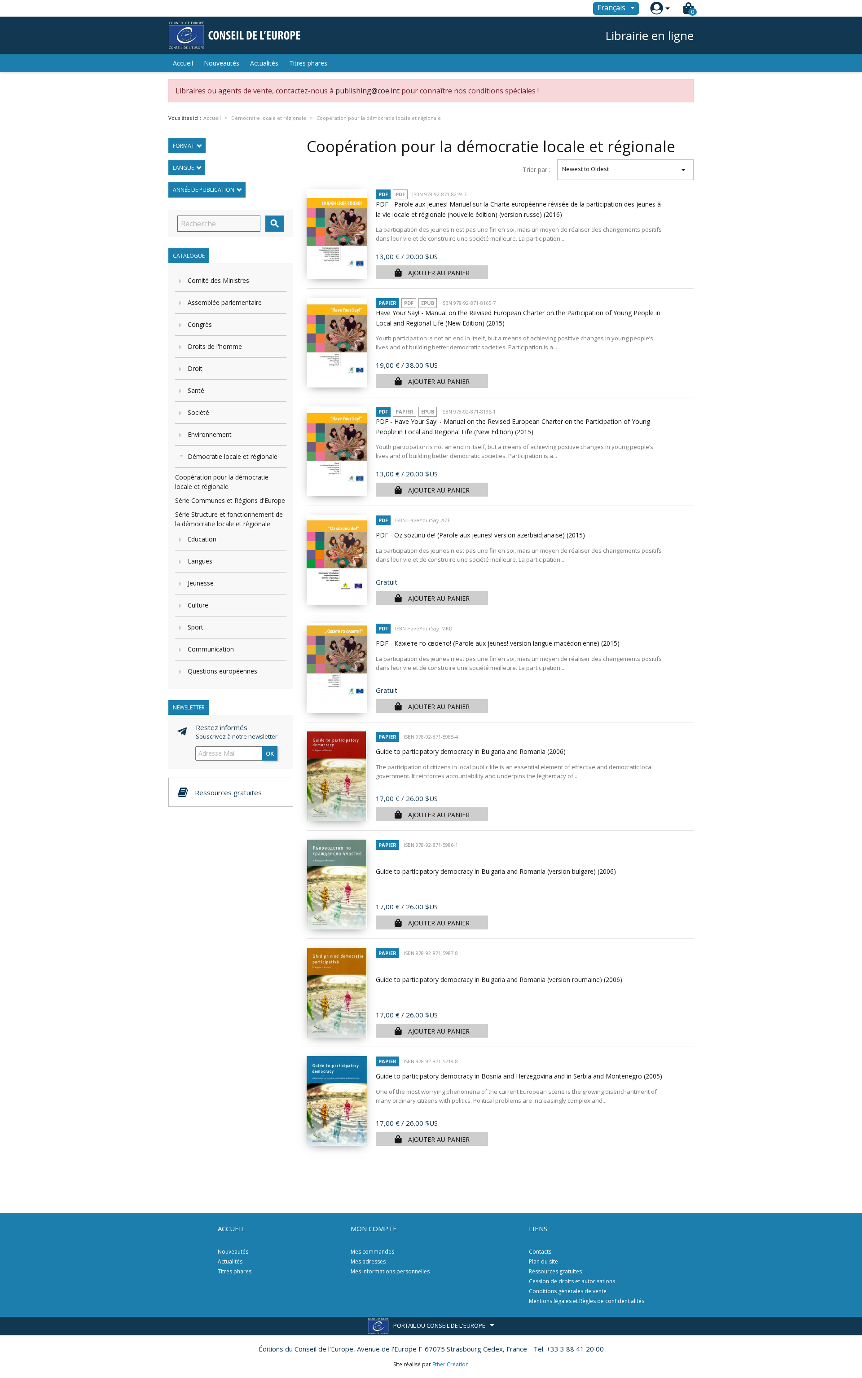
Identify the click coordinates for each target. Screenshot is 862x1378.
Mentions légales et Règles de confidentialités (586, 1301)
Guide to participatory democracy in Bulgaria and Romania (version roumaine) (499, 979)
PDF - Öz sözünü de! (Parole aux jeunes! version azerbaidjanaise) (480, 535)
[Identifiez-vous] (656, 8)
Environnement (210, 434)
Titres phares (308, 63)
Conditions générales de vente (568, 1291)
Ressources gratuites (555, 1271)
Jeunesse (201, 583)
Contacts (540, 1251)
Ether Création (450, 1364)
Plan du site (543, 1261)
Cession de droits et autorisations (572, 1281)
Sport (195, 627)
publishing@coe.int (367, 91)
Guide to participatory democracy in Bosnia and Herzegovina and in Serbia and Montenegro (519, 1076)
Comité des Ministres (218, 280)
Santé (196, 390)
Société (198, 412)
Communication (211, 649)
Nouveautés (221, 63)
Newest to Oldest (625, 169)
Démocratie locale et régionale (232, 456)
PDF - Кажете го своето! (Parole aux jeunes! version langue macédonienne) (498, 643)
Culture (198, 605)
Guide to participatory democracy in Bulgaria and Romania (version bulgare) (496, 871)
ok (270, 753)
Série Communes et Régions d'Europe (230, 500)
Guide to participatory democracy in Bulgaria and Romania (471, 751)
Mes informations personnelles (390, 1271)
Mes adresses (368, 1261)
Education (202, 539)
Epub (427, 302)
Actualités (264, 63)
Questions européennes (222, 671)
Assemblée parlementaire (225, 302)
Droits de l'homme (215, 346)
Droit (195, 368)
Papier (387, 302)
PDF (383, 194)
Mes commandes (372, 1251)
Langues (200, 561)
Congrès (200, 324)
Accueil (183, 63)
